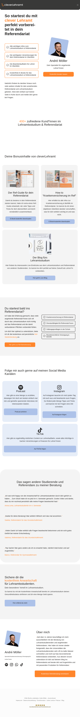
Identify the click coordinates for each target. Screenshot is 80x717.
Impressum (19, 700)
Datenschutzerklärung (29, 700)
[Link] (6, 664)
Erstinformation (41, 700)
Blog (63, 700)
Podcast (58, 700)
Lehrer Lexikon (51, 700)
